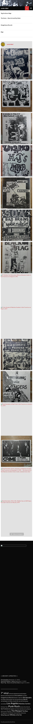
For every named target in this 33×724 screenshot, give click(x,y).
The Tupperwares (4, 712)
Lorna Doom (3, 703)
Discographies (4, 679)
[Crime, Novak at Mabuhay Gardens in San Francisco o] (16, 322)
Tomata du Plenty (17, 712)
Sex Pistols (17, 708)
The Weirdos (10, 712)
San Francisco (5, 709)
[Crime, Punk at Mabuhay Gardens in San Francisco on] (16, 451)
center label (4, 8)
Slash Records (23, 709)
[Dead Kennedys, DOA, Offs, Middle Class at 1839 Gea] (16, 515)
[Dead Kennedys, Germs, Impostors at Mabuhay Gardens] (16, 483)
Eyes (13, 699)
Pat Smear (3, 707)
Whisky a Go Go (16, 715)
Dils (22, 697)
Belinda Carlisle (4, 695)
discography (27, 697)
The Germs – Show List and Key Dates (10, 18)
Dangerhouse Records (6, 25)
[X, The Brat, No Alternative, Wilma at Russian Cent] (16, 289)
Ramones (22, 706)
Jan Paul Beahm (4, 701)
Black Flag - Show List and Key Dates (10, 682)
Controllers (24, 695)
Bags (2, 32)
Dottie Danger (9, 699)
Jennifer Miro (15, 701)
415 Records (11, 693)
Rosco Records (27, 706)
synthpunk (28, 709)
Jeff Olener (10, 701)
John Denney (25, 701)
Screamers (12, 709)
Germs (25, 699)
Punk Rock (14, 706)
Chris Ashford (18, 695)
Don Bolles (3, 699)
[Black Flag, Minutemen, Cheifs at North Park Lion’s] (16, 193)
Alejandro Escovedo (18, 693)
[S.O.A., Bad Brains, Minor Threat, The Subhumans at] (16, 225)
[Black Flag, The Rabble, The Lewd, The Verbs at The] (16, 257)
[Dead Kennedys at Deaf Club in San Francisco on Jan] (16, 418)
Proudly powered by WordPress (8, 722)
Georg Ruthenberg (19, 699)
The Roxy (25, 711)
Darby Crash (17, 697)
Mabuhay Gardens (24, 704)
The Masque (16, 711)
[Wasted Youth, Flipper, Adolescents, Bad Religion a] (16, 64)
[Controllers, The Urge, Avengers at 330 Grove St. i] (16, 386)
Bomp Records (11, 695)
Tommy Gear (23, 712)
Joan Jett (21, 701)
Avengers (24, 693)
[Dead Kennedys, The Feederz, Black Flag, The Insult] (16, 354)
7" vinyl (4, 693)
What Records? (5, 715)
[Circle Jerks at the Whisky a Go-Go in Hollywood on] (16, 96)
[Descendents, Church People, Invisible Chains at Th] (16, 128)
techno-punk (4, 711)
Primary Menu (31, 8)
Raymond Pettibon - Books (8, 681)
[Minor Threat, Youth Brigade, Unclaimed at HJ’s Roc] (16, 160)
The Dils (9, 711)
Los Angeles (13, 703)
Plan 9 (7, 706)
